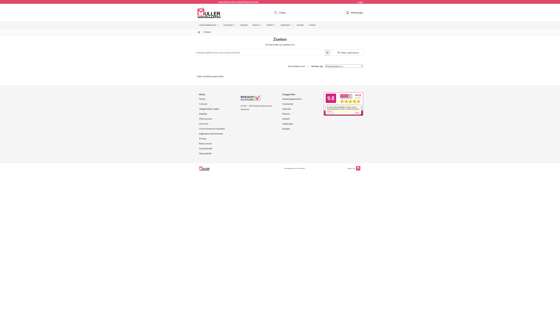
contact (312, 25)
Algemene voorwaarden (211, 133)
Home (202, 98)
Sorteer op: (317, 66)
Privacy (202, 138)
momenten (228, 25)
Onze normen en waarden (212, 128)
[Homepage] (219, 12)
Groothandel (205, 148)
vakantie (244, 25)
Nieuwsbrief (205, 153)
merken (270, 25)
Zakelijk (203, 113)
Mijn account (205, 118)
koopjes (300, 25)
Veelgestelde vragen (209, 108)
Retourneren (205, 143)
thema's (256, 25)
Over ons (203, 123)
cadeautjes (285, 25)
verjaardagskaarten (208, 25)
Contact (203, 103)
